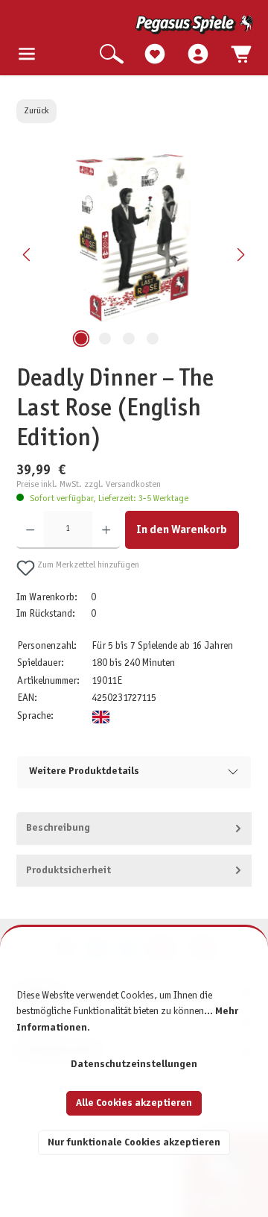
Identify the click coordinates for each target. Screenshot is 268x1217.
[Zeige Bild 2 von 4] (105, 339)
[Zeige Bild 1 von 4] (81, 339)
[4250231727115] (134, 237)
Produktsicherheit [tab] (68, 870)
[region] (134, 254)
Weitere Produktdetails (84, 771)
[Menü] (26, 54)
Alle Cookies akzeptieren (134, 1103)
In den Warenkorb (181, 529)
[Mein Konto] (198, 54)
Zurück (36, 111)
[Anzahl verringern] (30, 530)
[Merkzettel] (154, 54)
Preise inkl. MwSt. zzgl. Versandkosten (88, 484)
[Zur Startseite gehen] (135, 24)
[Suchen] (111, 54)
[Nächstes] (240, 254)
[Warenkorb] (241, 54)
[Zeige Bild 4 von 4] (153, 339)
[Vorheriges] (27, 254)
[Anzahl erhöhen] (106, 530)
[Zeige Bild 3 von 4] (129, 339)
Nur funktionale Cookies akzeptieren (134, 1143)
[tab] (134, 828)
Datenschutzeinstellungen (134, 1064)
